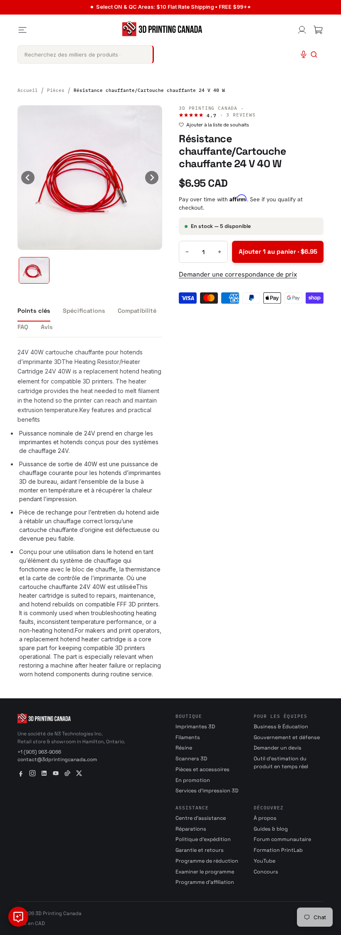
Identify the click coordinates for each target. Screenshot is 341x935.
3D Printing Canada (208, 108)
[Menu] (22, 30)
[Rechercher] (314, 54)
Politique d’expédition (203, 839)
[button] (34, 270)
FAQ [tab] (22, 327)
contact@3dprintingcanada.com (57, 759)
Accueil (27, 90)
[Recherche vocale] (303, 54)
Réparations (190, 829)
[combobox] (85, 54)
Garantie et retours (199, 850)
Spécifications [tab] (84, 310)
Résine (183, 748)
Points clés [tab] (33, 310)
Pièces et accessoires (202, 769)
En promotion (192, 780)
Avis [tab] (47, 327)
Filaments (187, 737)
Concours (266, 871)
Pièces (55, 90)
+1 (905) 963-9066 (39, 752)
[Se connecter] (302, 30)
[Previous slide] (28, 177)
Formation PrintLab (278, 850)
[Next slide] (151, 177)
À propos (265, 818)
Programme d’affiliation (204, 882)
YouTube (264, 861)
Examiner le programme (204, 871)
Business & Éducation (281, 726)
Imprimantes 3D (195, 726)
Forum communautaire (282, 839)
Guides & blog (271, 829)
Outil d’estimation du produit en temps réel (281, 762)
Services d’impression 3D (206, 790)
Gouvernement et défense (287, 737)
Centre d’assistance (200, 818)
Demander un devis (277, 748)
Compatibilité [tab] (137, 310)
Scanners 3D (191, 758)
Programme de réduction (206, 861)
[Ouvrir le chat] (18, 917)
